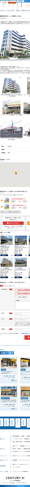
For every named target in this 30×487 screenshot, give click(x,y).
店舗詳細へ (13, 380)
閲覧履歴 (6, 422)
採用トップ (15, 464)
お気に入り (17, 423)
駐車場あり (27, 439)
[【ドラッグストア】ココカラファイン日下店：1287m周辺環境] (11, 137)
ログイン (12, 2)
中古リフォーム (16, 455)
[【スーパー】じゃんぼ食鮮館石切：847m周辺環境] (11, 113)
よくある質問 (26, 451)
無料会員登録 (16, 436)
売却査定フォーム (24, 446)
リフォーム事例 (26, 455)
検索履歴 (12, 422)
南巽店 (28, 436)
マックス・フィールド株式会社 (20, 471)
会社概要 (15, 460)
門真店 (22, 436)
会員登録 (23, 422)
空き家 (14, 448)
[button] (15, 173)
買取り (19, 448)
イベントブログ (16, 467)
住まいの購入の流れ (17, 441)
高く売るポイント (17, 451)
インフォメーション (24, 460)
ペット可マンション (17, 439)
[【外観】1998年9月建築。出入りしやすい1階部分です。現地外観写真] (11, 93)
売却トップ (15, 446)
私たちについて (24, 464)
